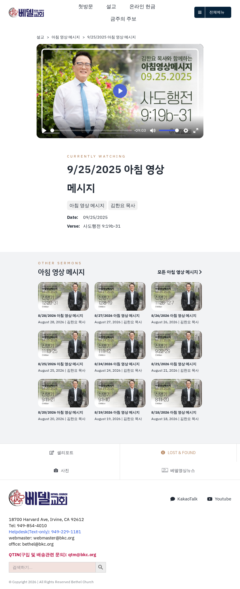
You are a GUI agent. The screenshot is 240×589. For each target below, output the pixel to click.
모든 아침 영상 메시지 (178, 272)
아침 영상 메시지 (66, 37)
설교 (40, 37)
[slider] (91, 130)
